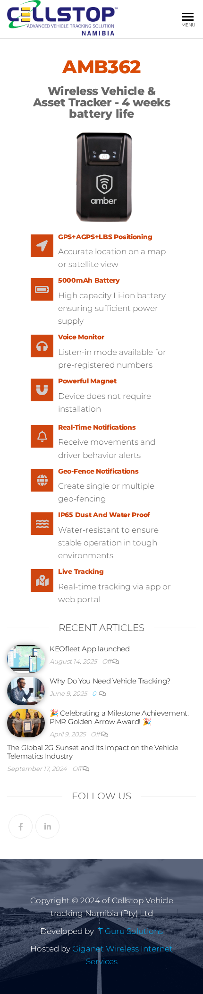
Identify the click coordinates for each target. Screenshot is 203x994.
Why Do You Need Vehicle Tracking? (110, 680)
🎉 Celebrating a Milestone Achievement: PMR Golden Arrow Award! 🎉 (119, 717)
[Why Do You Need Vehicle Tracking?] (26, 690)
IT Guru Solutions (129, 931)
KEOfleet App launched (90, 648)
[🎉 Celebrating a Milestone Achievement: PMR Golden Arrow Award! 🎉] (26, 722)
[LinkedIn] (47, 826)
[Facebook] (20, 826)
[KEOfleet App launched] (26, 658)
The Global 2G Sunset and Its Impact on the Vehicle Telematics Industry (92, 752)
